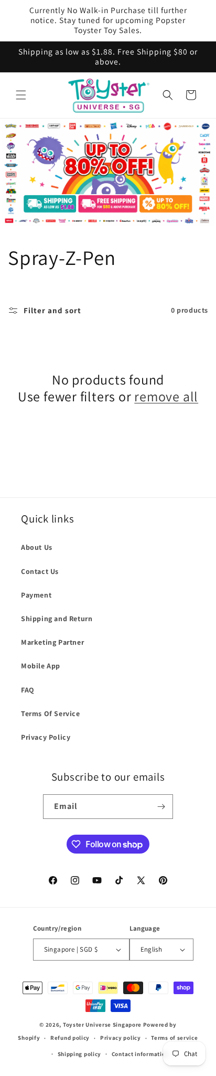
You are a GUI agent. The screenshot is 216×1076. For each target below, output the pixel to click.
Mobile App (40, 665)
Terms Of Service (50, 713)
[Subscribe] (160, 806)
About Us (36, 547)
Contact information (140, 1054)
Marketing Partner (52, 642)
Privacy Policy (45, 737)
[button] (21, 94)
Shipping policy (80, 1054)
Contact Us (40, 571)
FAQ (28, 690)
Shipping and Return (56, 618)
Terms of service (174, 1037)
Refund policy (70, 1037)
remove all (166, 396)
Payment (36, 595)
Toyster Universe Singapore (102, 1024)
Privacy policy (120, 1037)
